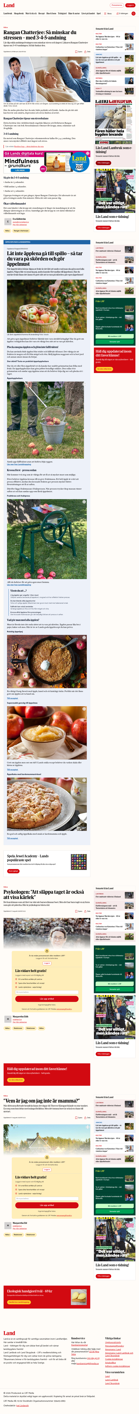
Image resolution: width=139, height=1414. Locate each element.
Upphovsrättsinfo (113, 1342)
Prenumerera (117, 5)
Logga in (130, 5)
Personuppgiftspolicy (114, 1346)
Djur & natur (74, 13)
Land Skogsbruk (112, 1383)
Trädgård (62, 13)
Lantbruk (8, 13)
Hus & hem (51, 13)
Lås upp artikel (47, 999)
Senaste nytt (115, 342)
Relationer (18, 1028)
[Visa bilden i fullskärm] (87, 59)
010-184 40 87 (93, 1358)
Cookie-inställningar (114, 1359)
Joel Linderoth (22, 1406)
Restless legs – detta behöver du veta (29, 146)
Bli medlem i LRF (114, 336)
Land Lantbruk (111, 1380)
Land (107, 1376)
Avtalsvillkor (110, 1363)
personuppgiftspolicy (64, 1009)
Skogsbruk (19, 13)
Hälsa (6, 27)
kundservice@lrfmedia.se (88, 1363)
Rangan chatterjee (21, 230)
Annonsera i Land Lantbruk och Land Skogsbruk (119, 1354)
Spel (99, 13)
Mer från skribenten (20, 224)
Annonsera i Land (113, 1349)
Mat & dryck (31, 13)
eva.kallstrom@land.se (21, 222)
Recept (41, 13)
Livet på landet (88, 13)
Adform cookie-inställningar (117, 1366)
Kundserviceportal (79, 1345)
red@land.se (17, 1019)
